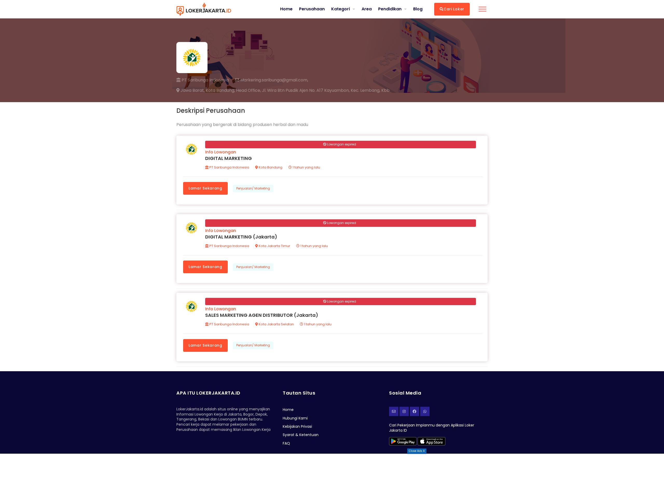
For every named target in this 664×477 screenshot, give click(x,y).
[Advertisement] (332, 465)
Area (367, 9)
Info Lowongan (220, 152)
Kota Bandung (270, 167)
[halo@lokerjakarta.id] (393, 411)
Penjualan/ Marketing (253, 188)
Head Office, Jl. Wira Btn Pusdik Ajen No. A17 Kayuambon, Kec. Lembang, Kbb (313, 90)
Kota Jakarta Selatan (276, 324)
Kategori (340, 9)
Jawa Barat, (192, 90)
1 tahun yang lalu (306, 167)
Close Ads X (417, 451)
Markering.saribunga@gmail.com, (273, 80)
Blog (418, 9)
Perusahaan (312, 9)
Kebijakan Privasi (297, 426)
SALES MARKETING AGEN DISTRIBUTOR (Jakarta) (261, 315)
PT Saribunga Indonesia (205, 80)
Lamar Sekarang (205, 188)
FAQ (286, 443)
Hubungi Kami (295, 418)
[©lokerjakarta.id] (404, 411)
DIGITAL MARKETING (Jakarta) (241, 237)
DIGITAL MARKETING (228, 158)
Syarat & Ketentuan (301, 434)
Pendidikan (390, 9)
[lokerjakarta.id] (414, 411)
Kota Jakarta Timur (274, 245)
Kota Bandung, (220, 90)
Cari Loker (454, 9)
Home (286, 9)
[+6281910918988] (425, 411)
